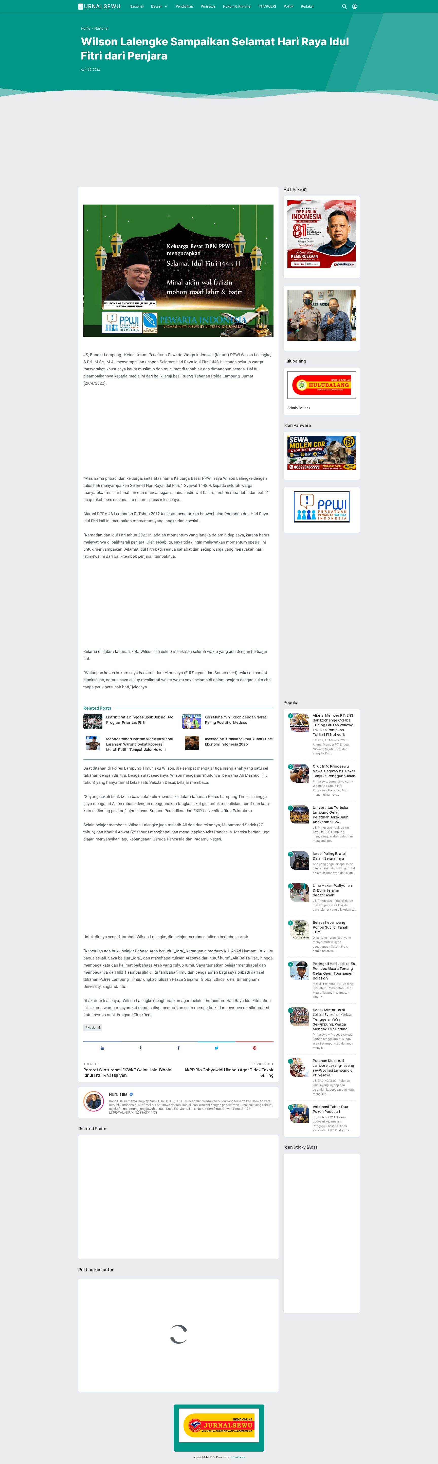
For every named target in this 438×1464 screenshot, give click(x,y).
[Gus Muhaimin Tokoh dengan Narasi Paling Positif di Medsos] (191, 721)
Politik (288, 6)
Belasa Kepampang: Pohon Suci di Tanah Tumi (330, 927)
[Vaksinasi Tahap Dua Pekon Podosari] (299, 1113)
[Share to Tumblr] (140, 1047)
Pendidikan (184, 6)
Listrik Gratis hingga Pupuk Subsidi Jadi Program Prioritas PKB (140, 720)
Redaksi (307, 6)
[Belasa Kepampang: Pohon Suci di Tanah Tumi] (299, 929)
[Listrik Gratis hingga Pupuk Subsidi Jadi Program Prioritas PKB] (92, 721)
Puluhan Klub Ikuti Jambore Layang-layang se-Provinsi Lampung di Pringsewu (333, 1067)
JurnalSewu (237, 1457)
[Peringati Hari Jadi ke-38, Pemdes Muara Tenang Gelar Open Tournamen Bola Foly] (299, 970)
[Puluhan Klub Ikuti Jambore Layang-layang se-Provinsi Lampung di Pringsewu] (299, 1067)
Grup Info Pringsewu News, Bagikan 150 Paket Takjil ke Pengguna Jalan (334, 771)
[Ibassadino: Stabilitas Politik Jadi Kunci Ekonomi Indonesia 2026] (191, 743)
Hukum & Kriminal (237, 6)
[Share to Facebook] (178, 1047)
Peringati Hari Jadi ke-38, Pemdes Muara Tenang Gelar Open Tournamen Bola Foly (334, 970)
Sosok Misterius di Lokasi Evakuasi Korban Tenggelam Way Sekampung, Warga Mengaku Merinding (333, 1019)
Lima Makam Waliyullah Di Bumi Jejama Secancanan (332, 890)
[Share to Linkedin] (102, 1047)
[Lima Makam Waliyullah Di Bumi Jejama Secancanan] (299, 892)
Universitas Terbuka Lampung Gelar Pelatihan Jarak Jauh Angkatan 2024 (331, 814)
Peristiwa (208, 6)
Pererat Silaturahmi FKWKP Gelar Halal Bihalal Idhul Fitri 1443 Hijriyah (127, 1072)
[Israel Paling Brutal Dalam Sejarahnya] (299, 860)
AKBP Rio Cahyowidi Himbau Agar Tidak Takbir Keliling (229, 1072)
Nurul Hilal (119, 1094)
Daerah (156, 6)
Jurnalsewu (100, 6)
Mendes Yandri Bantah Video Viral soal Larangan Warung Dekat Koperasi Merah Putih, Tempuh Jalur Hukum (139, 744)
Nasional (136, 6)
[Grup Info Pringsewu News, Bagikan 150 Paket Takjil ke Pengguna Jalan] (299, 773)
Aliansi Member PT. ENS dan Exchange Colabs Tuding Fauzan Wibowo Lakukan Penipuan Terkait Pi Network (333, 725)
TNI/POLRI (267, 6)
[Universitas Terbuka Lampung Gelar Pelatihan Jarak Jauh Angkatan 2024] (299, 814)
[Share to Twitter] (216, 1047)
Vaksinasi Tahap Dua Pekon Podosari (330, 1109)
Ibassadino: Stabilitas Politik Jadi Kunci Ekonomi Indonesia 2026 (239, 741)
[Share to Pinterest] (254, 1047)
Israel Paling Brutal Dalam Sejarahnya (329, 856)
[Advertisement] (219, 143)
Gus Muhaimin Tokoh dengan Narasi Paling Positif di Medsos (236, 720)
